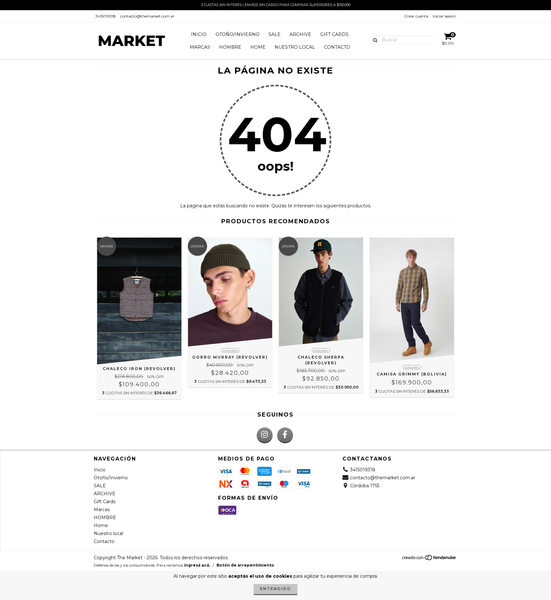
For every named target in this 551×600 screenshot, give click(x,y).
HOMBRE (230, 47)
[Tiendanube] (429, 559)
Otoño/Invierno (238, 34)
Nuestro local (295, 47)
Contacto (337, 47)
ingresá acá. (197, 565)
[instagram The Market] (265, 435)
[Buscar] (374, 39)
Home (258, 47)
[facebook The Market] (285, 435)
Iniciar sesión (444, 16)
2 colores (230, 350)
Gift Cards (334, 34)
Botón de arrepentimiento (245, 565)
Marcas (200, 47)
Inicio (199, 34)
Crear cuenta (416, 16)
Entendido (275, 588)
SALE (274, 34)
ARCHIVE (300, 34)
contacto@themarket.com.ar (147, 16)
